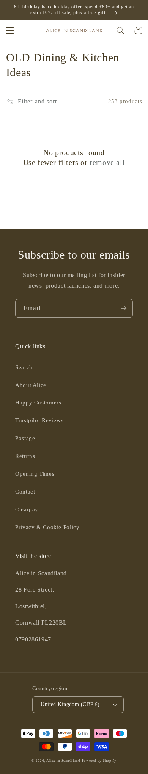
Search (24, 367)
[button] (10, 30)
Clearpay (26, 509)
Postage (25, 438)
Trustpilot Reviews (39, 420)
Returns (25, 456)
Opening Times (34, 474)
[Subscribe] (123, 308)
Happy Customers (38, 403)
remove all (107, 162)
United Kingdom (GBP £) (70, 704)
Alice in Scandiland (63, 761)
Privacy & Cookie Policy (47, 527)
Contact (25, 492)
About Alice (30, 385)
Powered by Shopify (99, 761)
